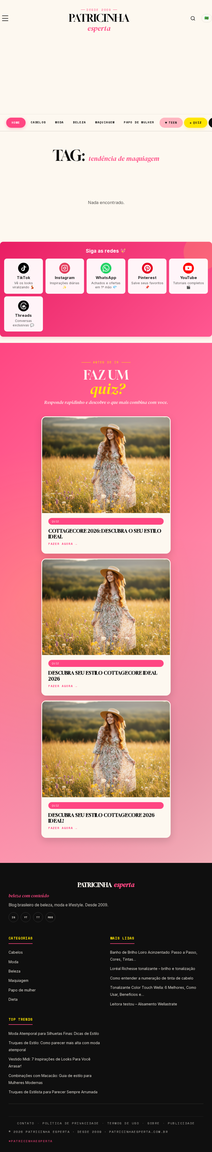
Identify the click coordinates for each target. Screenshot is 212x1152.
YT (25, 917)
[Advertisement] (106, 75)
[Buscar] (193, 18)
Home (16, 122)
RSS (50, 917)
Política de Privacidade (70, 1123)
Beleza (79, 122)
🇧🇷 (207, 18)
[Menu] (5, 18)
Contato (25, 1123)
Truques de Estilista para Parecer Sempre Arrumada (53, 1092)
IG (13, 917)
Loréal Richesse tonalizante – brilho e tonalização (152, 968)
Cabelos (38, 122)
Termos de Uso (123, 1123)
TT (38, 917)
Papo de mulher (139, 122)
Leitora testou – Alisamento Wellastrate (143, 1004)
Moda (59, 122)
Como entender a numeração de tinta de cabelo (151, 978)
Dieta (13, 999)
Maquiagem (105, 122)
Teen (171, 122)
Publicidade (181, 1123)
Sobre (153, 1123)
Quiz (196, 122)
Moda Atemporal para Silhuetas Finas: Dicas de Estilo (54, 1033)
